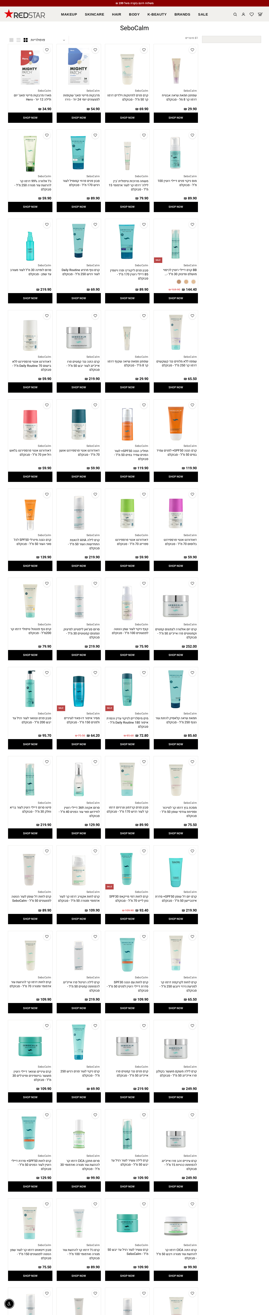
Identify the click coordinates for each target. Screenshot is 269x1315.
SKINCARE (94, 14)
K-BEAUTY (157, 14)
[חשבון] (243, 15)
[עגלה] (260, 15)
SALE (203, 14)
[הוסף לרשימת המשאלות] (192, 49)
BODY (134, 14)
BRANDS (182, 14)
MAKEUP (69, 14)
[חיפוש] (235, 15)
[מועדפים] (252, 15)
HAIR (116, 14)
